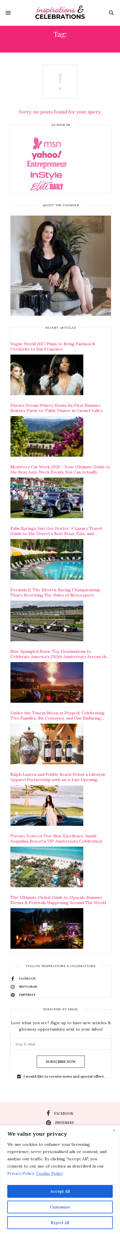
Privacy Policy (20, 1173)
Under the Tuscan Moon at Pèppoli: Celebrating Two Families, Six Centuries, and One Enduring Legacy (57, 715)
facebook (63, 1113)
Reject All (60, 1222)
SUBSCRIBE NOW (61, 1061)
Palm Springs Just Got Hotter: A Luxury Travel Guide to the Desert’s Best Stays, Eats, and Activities (56, 531)
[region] (60, 1179)
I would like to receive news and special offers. (64, 1076)
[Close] (113, 1130)
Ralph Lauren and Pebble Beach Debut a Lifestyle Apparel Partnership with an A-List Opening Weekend (58, 777)
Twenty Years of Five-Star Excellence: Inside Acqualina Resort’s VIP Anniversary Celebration (56, 838)
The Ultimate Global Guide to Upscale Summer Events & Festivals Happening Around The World (58, 900)
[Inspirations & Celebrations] (60, 12)
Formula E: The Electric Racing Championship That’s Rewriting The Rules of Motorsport (55, 592)
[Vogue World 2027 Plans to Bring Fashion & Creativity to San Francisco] (46, 375)
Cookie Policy (49, 1173)
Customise (60, 1207)
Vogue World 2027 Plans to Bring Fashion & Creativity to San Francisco (52, 346)
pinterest (64, 1122)
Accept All (60, 1191)
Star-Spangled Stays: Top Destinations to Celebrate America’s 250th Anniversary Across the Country (59, 654)
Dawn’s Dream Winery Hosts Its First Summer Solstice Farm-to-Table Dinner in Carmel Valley (56, 408)
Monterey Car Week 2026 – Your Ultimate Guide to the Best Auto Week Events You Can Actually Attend (60, 469)
